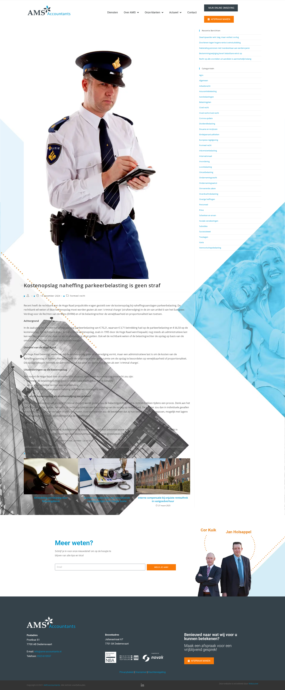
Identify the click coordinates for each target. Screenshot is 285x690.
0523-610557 (44, 656)
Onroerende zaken (207, 188)
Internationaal (205, 156)
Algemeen (203, 80)
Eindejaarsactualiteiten (209, 134)
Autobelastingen (206, 96)
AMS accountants (51, 685)
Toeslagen (203, 237)
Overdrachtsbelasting (208, 194)
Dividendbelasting (207, 123)
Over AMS (130, 12)
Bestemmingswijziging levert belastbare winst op (220, 53)
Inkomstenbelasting (208, 150)
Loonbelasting (205, 167)
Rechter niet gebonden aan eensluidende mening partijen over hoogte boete (107, 499)
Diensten (112, 12)
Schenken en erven (207, 215)
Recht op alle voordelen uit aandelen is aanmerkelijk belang (225, 59)
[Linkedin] (142, 685)
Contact (192, 12)
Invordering (204, 161)
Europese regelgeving (208, 140)
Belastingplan (205, 102)
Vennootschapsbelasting (210, 247)
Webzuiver (253, 683)
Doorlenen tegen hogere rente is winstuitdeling (220, 42)
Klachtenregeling (157, 672)
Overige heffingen (207, 199)
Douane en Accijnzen (208, 129)
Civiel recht (204, 107)
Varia (201, 242)
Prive (201, 210)
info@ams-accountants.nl (47, 651)
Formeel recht (77, 295)
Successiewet (205, 231)
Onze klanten (152, 12)
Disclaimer (140, 672)
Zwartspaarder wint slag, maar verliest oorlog (219, 37)
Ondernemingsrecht (208, 177)
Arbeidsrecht (204, 86)
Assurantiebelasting (208, 91)
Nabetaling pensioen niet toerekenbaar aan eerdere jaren (224, 48)
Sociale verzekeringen (208, 221)
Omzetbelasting (206, 172)
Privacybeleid (126, 672)
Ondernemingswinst (208, 183)
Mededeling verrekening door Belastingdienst (51, 499)
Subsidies (203, 226)
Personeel (203, 204)
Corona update (206, 118)
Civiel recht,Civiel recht (209, 113)
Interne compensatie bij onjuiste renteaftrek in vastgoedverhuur (163, 499)
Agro (201, 75)
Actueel (173, 12)
